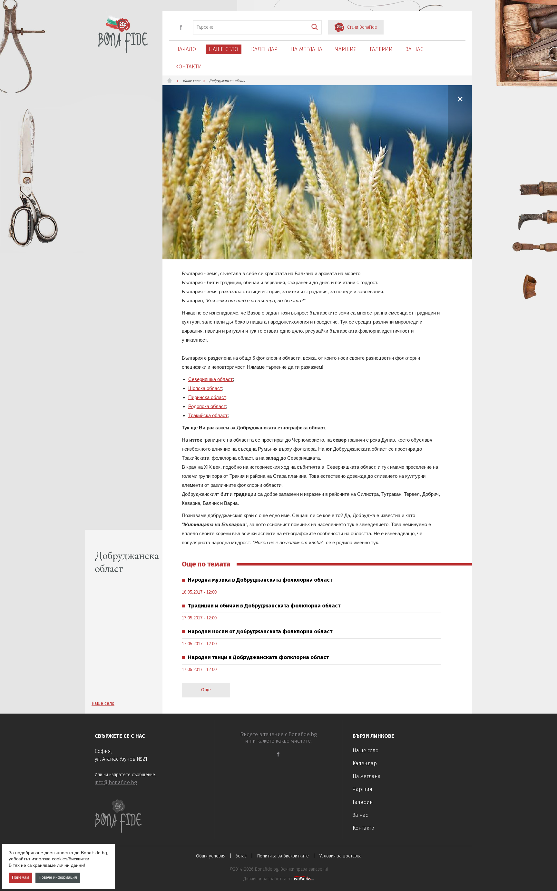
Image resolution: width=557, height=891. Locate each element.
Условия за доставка (340, 856)
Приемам (20, 878)
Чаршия (346, 49)
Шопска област (205, 388)
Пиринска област (207, 397)
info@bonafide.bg (116, 782)
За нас (414, 49)
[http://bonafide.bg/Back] (460, 99)
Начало (185, 49)
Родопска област (207, 406)
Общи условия (210, 856)
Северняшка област (210, 379)
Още (206, 690)
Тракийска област (208, 415)
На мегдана (306, 49)
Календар (264, 49)
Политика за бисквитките (283, 856)
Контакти (188, 66)
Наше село (223, 49)
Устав (241, 856)
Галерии (381, 49)
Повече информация (58, 878)
